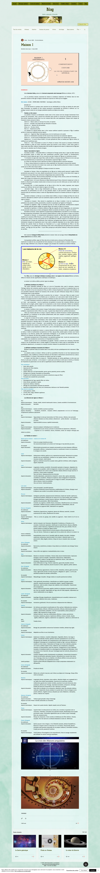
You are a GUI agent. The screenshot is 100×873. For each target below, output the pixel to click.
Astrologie (61, 29)
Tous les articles (17, 29)
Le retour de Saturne (72, 850)
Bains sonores (70, 29)
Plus (78, 29)
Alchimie (27, 29)
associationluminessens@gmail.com (50, 864)
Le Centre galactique (21, 850)
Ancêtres (34, 29)
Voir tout (84, 832)
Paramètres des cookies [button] (72, 870)
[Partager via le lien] (22, 818)
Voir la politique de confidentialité (22, 871)
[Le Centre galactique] (24, 841)
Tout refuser (84, 870)
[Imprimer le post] (25, 818)
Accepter (93, 870)
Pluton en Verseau (46, 850)
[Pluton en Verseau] (50, 841)
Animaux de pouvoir (44, 29)
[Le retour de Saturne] (75, 841)
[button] (84, 29)
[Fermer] (98, 870)
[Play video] (50, 69)
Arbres (54, 29)
